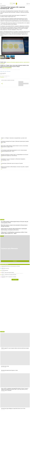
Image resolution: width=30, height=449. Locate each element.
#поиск (4, 71)
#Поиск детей (8, 71)
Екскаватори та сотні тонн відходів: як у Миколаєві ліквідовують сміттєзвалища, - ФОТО (13, 159)
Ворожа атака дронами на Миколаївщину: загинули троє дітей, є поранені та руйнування (15, 167)
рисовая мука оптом (5, 366)
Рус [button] (27, 3)
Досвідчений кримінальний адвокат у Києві (9, 370)
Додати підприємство (15, 279)
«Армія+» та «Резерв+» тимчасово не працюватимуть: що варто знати (14, 137)
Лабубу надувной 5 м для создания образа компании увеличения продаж (15, 348)
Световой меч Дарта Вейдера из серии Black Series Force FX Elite (13, 408)
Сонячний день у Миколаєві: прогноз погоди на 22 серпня (12, 163)
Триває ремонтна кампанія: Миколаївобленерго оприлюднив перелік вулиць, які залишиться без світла (14, 229)
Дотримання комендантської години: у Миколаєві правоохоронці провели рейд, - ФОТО (15, 142)
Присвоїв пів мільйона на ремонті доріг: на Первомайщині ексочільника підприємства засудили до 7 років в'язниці (14, 155)
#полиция (1, 71)
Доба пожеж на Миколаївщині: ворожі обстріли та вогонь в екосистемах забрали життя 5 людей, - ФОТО (14, 146)
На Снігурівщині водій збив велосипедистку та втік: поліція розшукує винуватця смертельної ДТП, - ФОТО (14, 151)
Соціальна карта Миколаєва (9, 248)
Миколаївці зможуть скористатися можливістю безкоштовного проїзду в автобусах (14, 225)
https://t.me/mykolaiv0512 (7, 67)
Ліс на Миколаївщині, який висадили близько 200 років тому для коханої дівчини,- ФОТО (14, 222)
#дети (6, 71)
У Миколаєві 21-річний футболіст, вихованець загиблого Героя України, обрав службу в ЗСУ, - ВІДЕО (14, 233)
